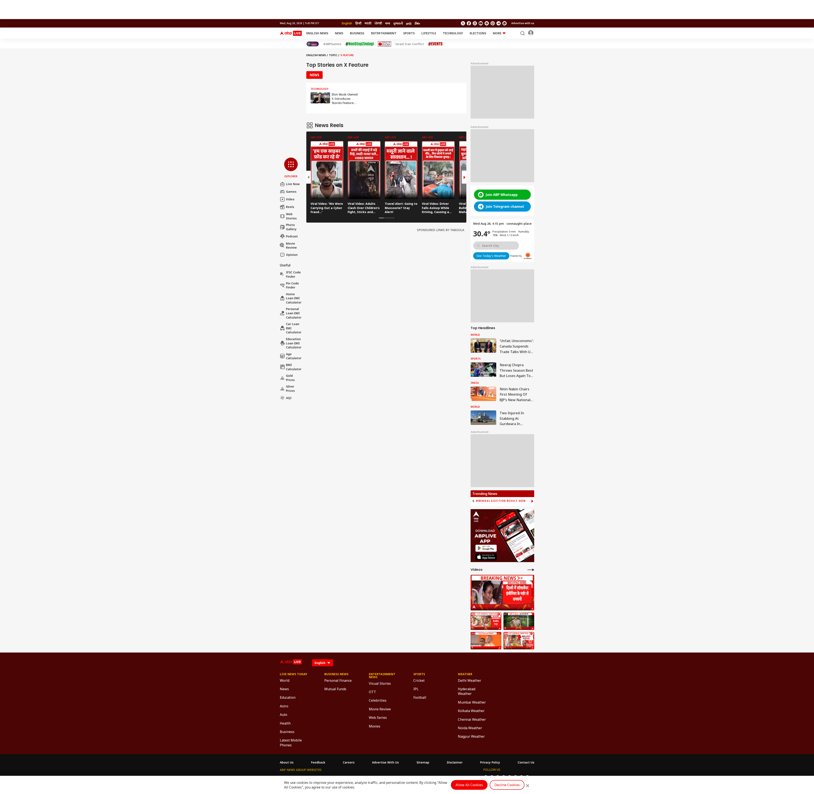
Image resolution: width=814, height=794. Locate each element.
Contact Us (526, 762)
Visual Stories (380, 683)
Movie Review (291, 245)
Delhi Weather (469, 680)
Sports (409, 33)
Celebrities (377, 700)
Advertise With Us (385, 762)
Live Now (293, 184)
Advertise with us (522, 23)
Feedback (318, 762)
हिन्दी (358, 23)
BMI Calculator (293, 367)
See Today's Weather (491, 256)
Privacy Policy (490, 762)
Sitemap (423, 762)
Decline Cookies (507, 785)
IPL (416, 689)
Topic (333, 55)
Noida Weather (470, 728)
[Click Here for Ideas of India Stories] (384, 44)
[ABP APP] (486, 548)
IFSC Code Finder (293, 274)
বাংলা (387, 23)
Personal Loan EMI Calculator (293, 313)
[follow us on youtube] (480, 23)
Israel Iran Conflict (409, 44)
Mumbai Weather (472, 702)
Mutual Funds (335, 689)
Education (287, 697)
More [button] (497, 33)
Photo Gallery (291, 227)
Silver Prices (290, 388)
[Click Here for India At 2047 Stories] (312, 44)
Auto (283, 714)
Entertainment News (382, 676)
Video (290, 199)
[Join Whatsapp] (504, 23)
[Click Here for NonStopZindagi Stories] (360, 44)
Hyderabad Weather (466, 691)
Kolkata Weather (471, 710)
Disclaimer (455, 762)
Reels (290, 207)
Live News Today (293, 674)
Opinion (292, 255)
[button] (291, 168)
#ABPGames (332, 44)
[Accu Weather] (528, 255)
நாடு (408, 23)
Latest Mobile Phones (291, 742)
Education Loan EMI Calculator (293, 343)
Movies (374, 726)
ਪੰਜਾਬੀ (378, 23)
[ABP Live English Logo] (291, 33)
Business (357, 33)
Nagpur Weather (471, 736)
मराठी (368, 23)
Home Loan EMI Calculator (293, 298)
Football (419, 697)
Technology (453, 33)
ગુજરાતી (398, 23)
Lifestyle (428, 33)
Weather (465, 674)
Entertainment (383, 33)
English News (317, 33)
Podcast (292, 236)
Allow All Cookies (469, 785)
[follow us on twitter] (463, 23)
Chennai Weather (472, 719)
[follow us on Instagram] (486, 23)
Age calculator (293, 356)
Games (291, 192)
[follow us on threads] (474, 23)
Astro (284, 706)
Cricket (419, 680)
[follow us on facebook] (468, 23)
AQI (288, 398)
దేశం (417, 23)
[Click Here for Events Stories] (435, 44)
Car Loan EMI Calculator (293, 328)
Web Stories (291, 216)
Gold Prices (290, 378)
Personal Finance (338, 680)
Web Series (378, 717)
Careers (348, 762)
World (284, 680)
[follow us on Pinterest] (492, 23)
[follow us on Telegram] (498, 23)
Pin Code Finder (292, 285)
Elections (478, 33)
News (339, 33)
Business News (336, 674)
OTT (372, 692)
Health (285, 723)
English (347, 23)
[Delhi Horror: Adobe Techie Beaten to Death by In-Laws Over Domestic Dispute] (502, 593)
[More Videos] (530, 569)
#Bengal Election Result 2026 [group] (501, 501)
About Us (286, 762)
